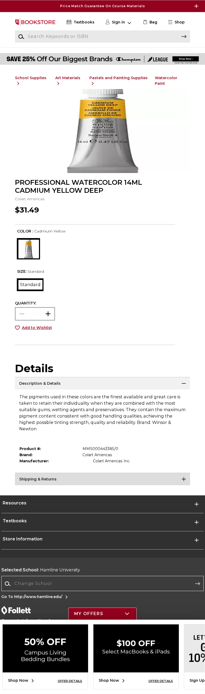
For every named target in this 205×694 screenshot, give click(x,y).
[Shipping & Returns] (102, 479)
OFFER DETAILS (70, 681)
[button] (102, 6)
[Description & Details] (102, 383)
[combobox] (102, 584)
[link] (149, 22)
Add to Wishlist (37, 327)
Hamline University (40, 569)
